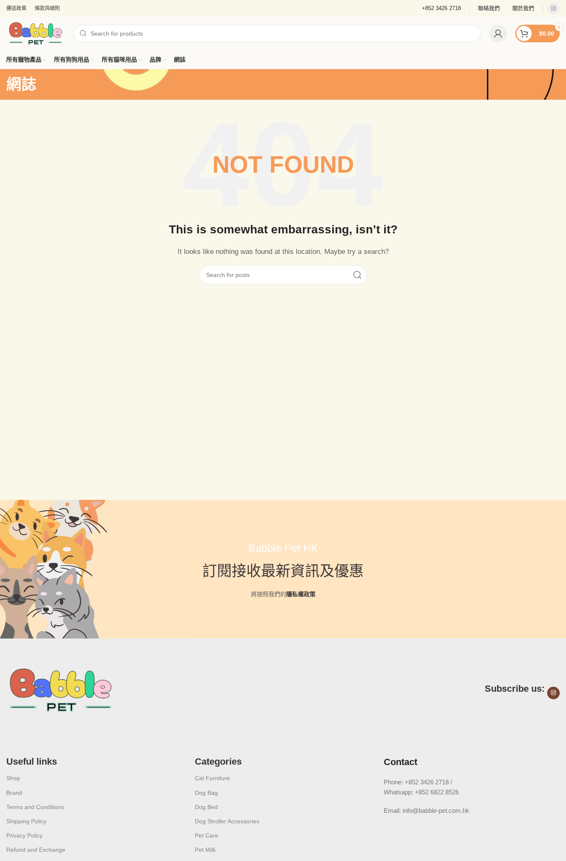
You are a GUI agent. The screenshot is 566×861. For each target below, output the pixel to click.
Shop (13, 778)
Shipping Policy (26, 821)
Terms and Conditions (35, 807)
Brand (14, 792)
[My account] (498, 33)
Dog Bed (206, 807)
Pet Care (206, 835)
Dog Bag (206, 792)
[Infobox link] (489, 8)
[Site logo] (35, 32)
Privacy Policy (24, 835)
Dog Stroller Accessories (227, 821)
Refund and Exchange (35, 849)
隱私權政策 (300, 594)
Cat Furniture (212, 778)
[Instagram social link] (553, 8)
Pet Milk (205, 849)
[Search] (357, 274)
